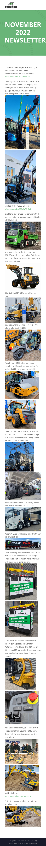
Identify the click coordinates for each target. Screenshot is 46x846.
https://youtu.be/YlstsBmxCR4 (17, 76)
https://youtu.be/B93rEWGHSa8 (18, 209)
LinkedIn (33, 843)
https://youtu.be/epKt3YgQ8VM (18, 796)
